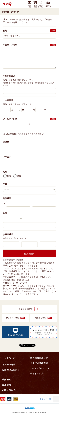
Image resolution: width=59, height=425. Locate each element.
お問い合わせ (8, 389)
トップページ (8, 357)
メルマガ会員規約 (39, 362)
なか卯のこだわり (11, 369)
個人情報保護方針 (13, 271)
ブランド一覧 (45, 399)
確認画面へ (29, 253)
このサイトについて (40, 368)
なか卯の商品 (8, 364)
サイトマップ (36, 373)
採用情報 (6, 384)
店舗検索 (6, 379)
